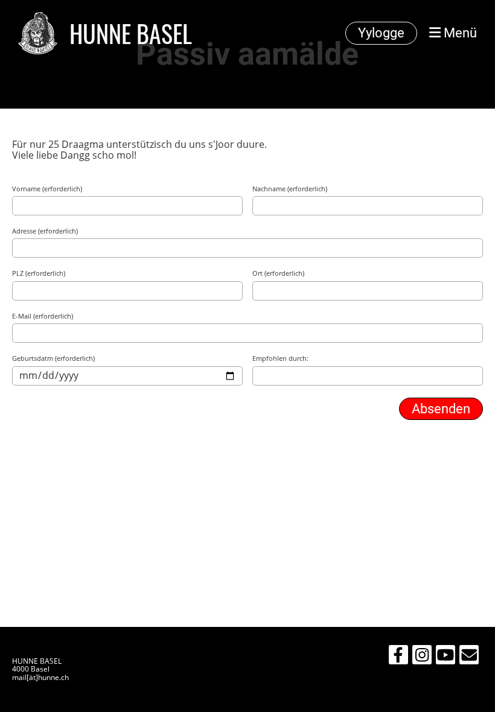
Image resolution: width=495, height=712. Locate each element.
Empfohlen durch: (280, 359)
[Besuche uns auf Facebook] (398, 657)
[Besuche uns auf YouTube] (445, 657)
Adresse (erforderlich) (45, 231)
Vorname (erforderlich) (47, 189)
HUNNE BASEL (130, 33)
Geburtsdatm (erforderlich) (53, 359)
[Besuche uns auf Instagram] (422, 657)
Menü (459, 32)
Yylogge (381, 32)
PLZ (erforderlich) (38, 274)
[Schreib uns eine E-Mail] (469, 657)
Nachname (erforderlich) (289, 189)
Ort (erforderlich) (278, 274)
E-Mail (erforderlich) (42, 316)
